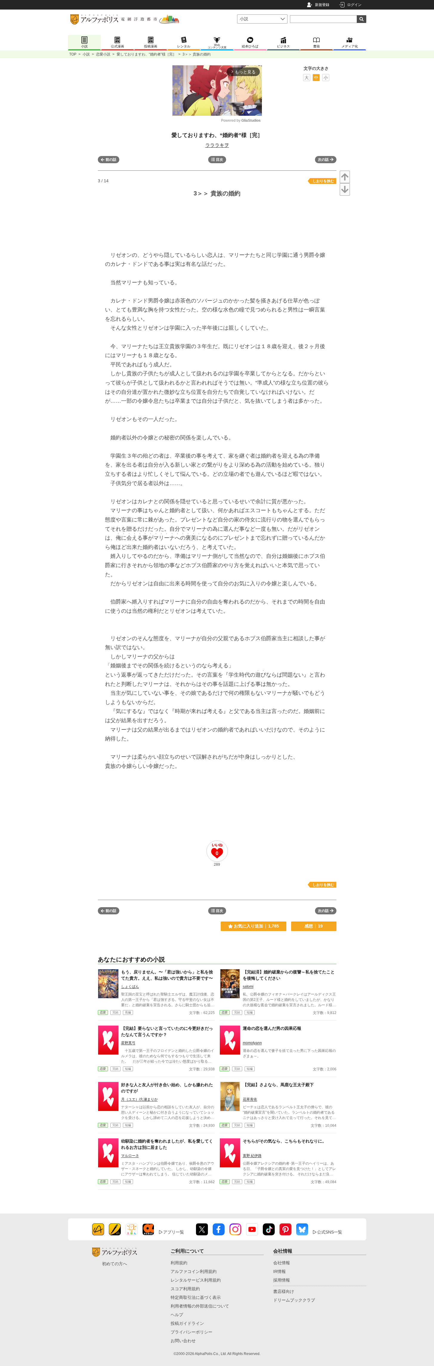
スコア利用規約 (185, 1288)
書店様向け (283, 1291)
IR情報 (279, 1271)
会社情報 (281, 1262)
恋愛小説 (103, 54)
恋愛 (103, 1012)
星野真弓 (128, 1043)
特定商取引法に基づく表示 (196, 1297)
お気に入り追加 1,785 (256, 926)
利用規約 (179, 1262)
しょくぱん (130, 986)
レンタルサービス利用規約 (196, 1280)
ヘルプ (177, 1314)
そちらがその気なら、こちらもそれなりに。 (284, 1141)
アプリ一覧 (173, 1232)
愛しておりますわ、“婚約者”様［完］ (146, 54)
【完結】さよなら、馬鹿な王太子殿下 (278, 1084)
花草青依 (250, 1099)
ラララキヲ (217, 145)
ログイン (354, 5)
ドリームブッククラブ (294, 1300)
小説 (86, 54)
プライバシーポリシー (191, 1332)
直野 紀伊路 (252, 1156)
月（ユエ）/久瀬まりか (139, 1099)
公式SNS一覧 (329, 1232)
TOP (72, 54)
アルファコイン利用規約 (194, 1271)
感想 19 (314, 926)
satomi (248, 986)
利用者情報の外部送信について (200, 1306)
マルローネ (130, 1156)
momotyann (252, 1043)
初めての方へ (114, 1263)
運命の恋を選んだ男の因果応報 (272, 1028)
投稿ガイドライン (187, 1323)
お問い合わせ (183, 1340)
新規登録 (322, 5)
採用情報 (281, 1280)
